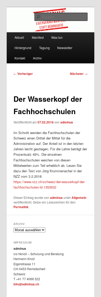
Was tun (57, 37)
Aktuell (19, 37)
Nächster (79, 73)
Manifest (38, 37)
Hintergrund (23, 47)
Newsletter (64, 47)
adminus (66, 122)
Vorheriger (23, 73)
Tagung (44, 47)
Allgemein (78, 197)
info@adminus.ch (26, 284)
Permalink (20, 207)
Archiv (37, 58)
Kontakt (20, 58)
